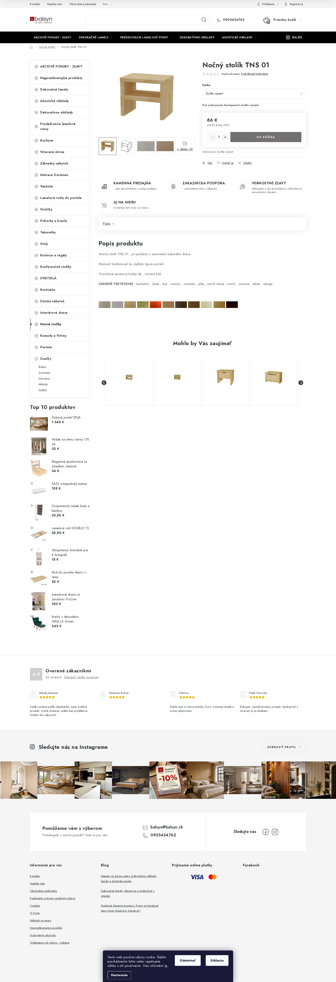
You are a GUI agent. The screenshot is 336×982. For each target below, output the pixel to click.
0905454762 (233, 20)
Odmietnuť (188, 960)
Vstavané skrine (52, 152)
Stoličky (46, 209)
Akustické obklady (54, 101)
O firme (35, 913)
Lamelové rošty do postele (61, 198)
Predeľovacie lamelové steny (58, 126)
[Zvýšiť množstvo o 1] (225, 137)
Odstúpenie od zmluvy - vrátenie (49, 943)
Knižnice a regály (53, 255)
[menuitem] (52, 37)
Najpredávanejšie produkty (61, 78)
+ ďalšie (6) (185, 149)
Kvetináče (47, 289)
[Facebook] (265, 832)
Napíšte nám (54, 4)
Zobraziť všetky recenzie (81, 677)
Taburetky (48, 232)
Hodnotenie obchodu (43, 935)
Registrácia (296, 4)
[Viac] (294, 37)
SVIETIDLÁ (48, 278)
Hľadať (204, 20)
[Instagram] (275, 832)
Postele (46, 347)
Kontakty (35, 4)
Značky (45, 358)
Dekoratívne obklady (56, 112)
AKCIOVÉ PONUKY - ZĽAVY (61, 66)
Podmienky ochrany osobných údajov (52, 898)
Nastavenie (119, 975)
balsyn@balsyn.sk (166, 827)
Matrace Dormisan (54, 175)
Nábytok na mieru (40, 920)
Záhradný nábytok (54, 163)
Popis (107, 223)
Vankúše (46, 186)
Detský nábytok (52, 301)
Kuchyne (46, 140)
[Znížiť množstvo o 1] (212, 137)
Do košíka (266, 137)
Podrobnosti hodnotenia (254, 74)
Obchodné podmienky (82, 4)
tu (166, 966)
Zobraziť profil (281, 747)
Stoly (44, 244)
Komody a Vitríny (53, 335)
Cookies (35, 906)
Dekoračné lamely (54, 89)
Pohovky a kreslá (53, 221)
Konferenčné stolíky (55, 267)
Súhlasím (217, 960)
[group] (129, 382)
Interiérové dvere (54, 312)
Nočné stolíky (50, 324)
